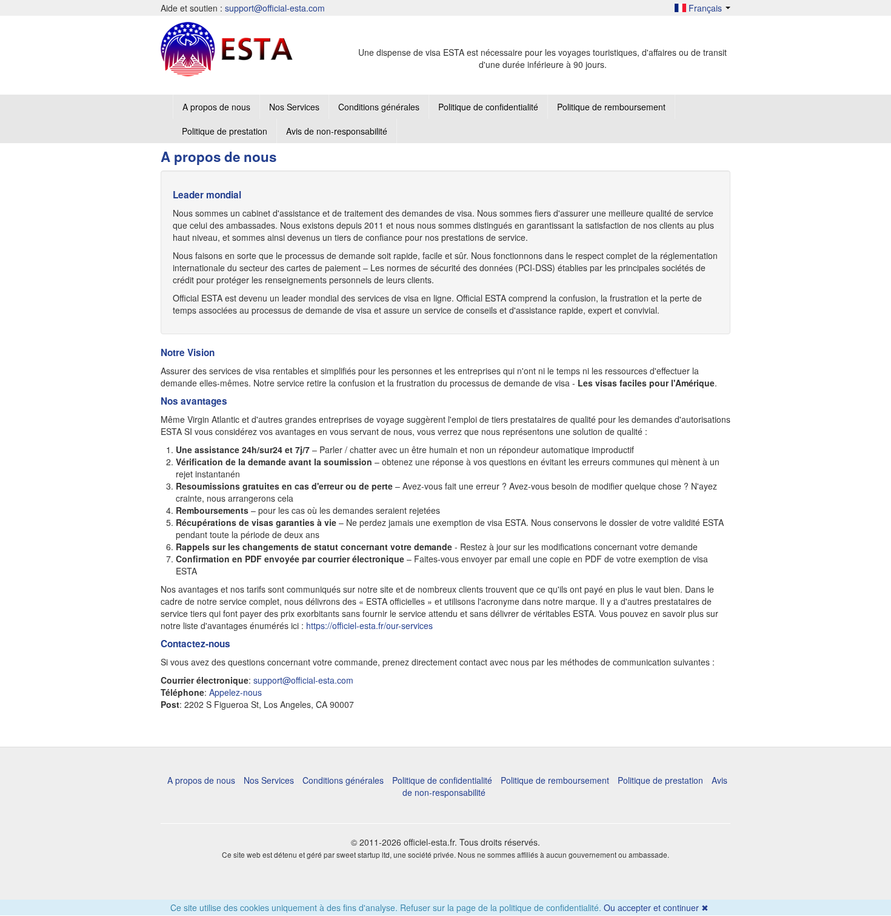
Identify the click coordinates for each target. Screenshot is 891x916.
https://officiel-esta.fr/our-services (369, 625)
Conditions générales (378, 107)
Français (705, 8)
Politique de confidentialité (488, 107)
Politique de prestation (224, 131)
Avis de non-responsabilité (336, 131)
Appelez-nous (235, 692)
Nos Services (294, 107)
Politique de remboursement (611, 107)
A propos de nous (216, 107)
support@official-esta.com (275, 8)
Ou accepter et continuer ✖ (656, 907)
